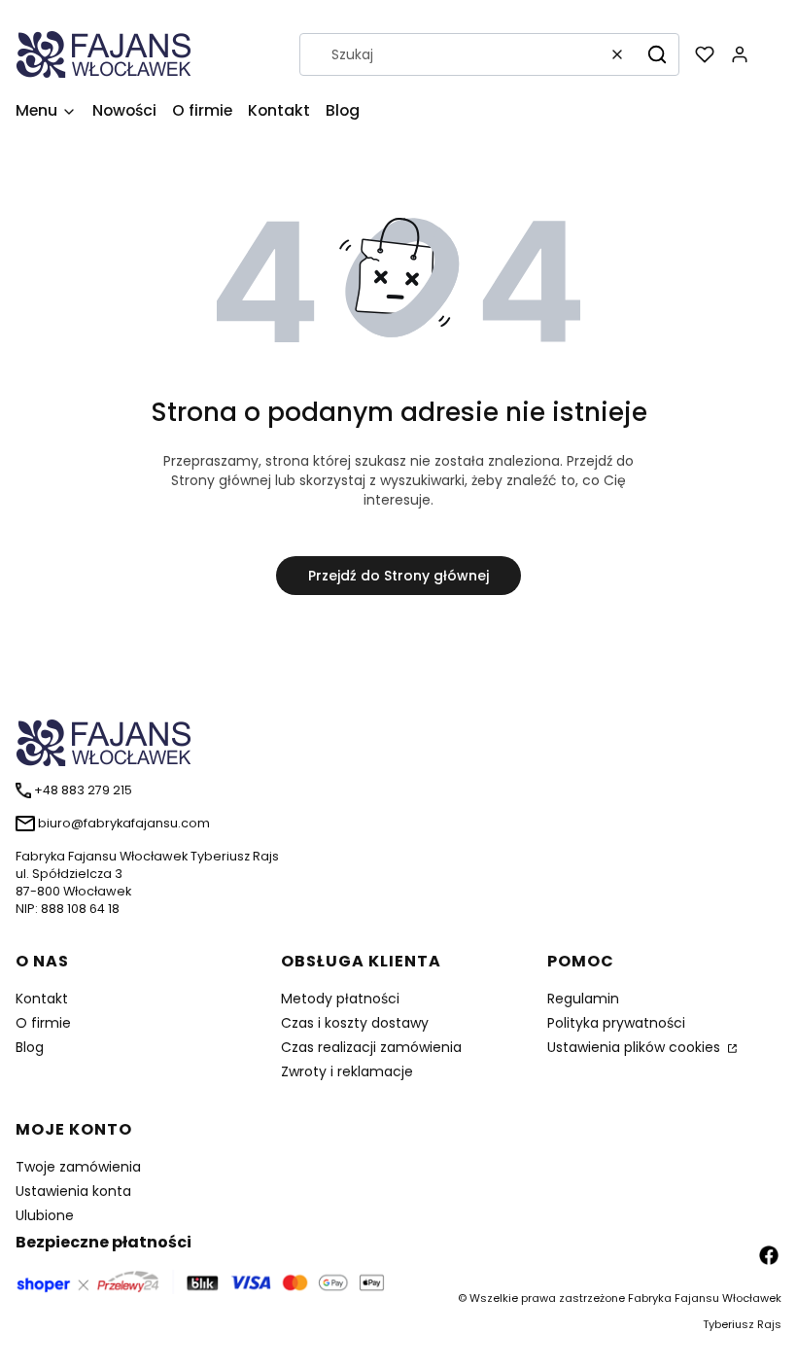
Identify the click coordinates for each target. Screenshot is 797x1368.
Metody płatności (340, 998)
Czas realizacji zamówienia (371, 1047)
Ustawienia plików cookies (635, 1047)
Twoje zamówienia (78, 1166)
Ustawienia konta (73, 1191)
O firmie (43, 1023)
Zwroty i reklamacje (347, 1071)
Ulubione (45, 1215)
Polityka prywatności (616, 1023)
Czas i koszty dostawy (355, 1023)
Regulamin (583, 998)
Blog (30, 1047)
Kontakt (42, 998)
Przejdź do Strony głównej (398, 575)
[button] (657, 54)
